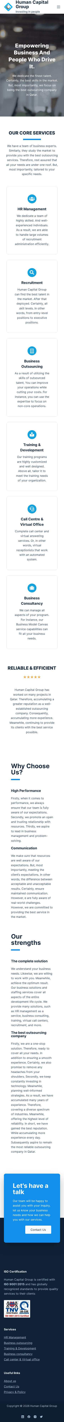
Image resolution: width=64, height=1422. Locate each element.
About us (10, 1381)
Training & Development (20, 1348)
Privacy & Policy (15, 1392)
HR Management (32, 209)
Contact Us (11, 1386)
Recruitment (32, 283)
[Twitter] (41, 1416)
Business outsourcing (18, 1343)
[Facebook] (29, 1416)
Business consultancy (18, 1354)
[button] (38, 1230)
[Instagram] (35, 1416)
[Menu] (58, 7)
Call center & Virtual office (22, 1359)
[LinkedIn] (22, 1416)
